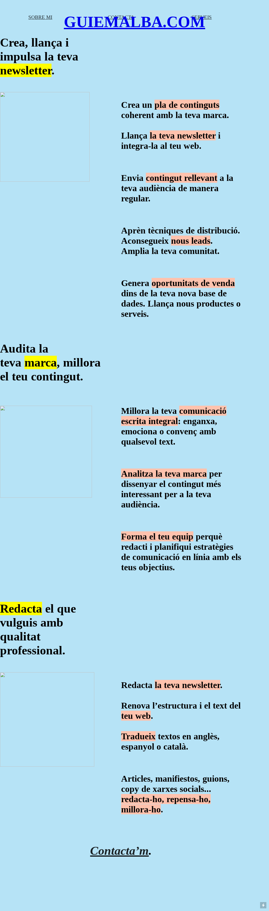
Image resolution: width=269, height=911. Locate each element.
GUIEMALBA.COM (134, 21)
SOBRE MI (40, 17)
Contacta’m (119, 850)
